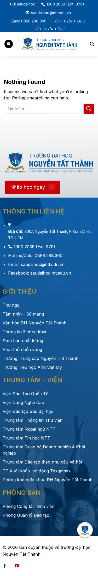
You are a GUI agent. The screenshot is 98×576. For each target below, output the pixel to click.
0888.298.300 (48, 255)
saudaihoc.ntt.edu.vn (50, 273)
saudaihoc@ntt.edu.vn (52, 12)
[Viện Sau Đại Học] (49, 44)
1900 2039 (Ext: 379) (66, 4)
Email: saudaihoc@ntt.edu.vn (36, 264)
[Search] (92, 44)
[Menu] (8, 44)
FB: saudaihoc (23, 4)
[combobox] (44, 109)
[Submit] (89, 109)
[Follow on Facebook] (5, 566)
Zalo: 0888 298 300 (30, 21)
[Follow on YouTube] (17, 566)
